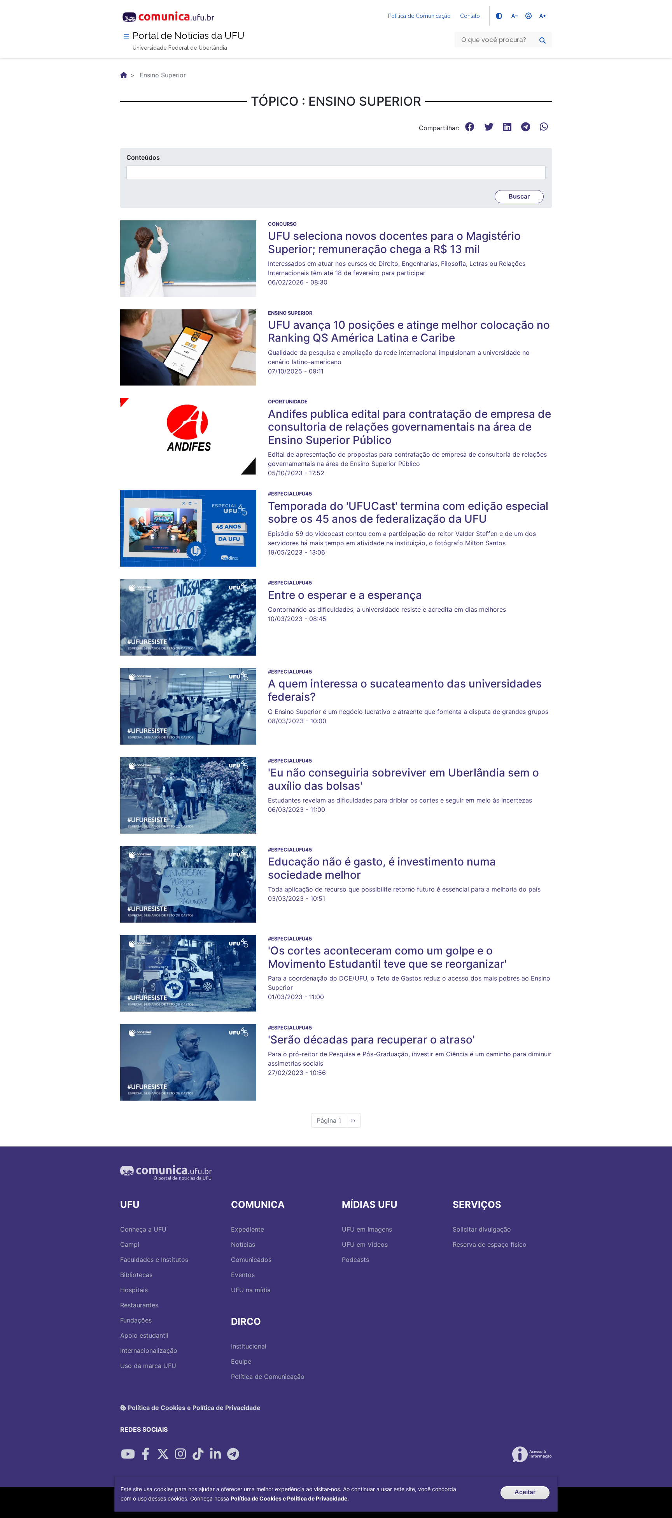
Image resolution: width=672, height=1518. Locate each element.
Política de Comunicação (419, 16)
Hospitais (134, 1290)
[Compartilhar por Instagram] (180, 1454)
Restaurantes (139, 1305)
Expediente (247, 1229)
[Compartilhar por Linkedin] (215, 1454)
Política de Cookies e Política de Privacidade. (290, 1498)
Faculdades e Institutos (154, 1259)
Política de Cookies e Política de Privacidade (193, 1408)
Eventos (243, 1275)
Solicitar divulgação (482, 1229)
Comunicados (251, 1259)
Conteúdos (143, 157)
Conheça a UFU (143, 1229)
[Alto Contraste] (499, 16)
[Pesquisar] (542, 40)
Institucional (248, 1346)
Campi (129, 1244)
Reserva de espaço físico (490, 1244)
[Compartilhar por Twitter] (163, 1454)
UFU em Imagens (367, 1229)
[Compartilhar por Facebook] (145, 1454)
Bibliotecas (136, 1275)
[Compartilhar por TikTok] (198, 1454)
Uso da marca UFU (148, 1366)
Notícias (243, 1244)
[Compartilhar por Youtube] (128, 1454)
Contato (470, 16)
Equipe (241, 1361)
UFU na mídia (251, 1290)
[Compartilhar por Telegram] (233, 1454)
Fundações (136, 1320)
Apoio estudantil (144, 1335)
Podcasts (355, 1259)
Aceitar (525, 1492)
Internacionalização (148, 1350)
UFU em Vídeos (365, 1244)
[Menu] (126, 36)
